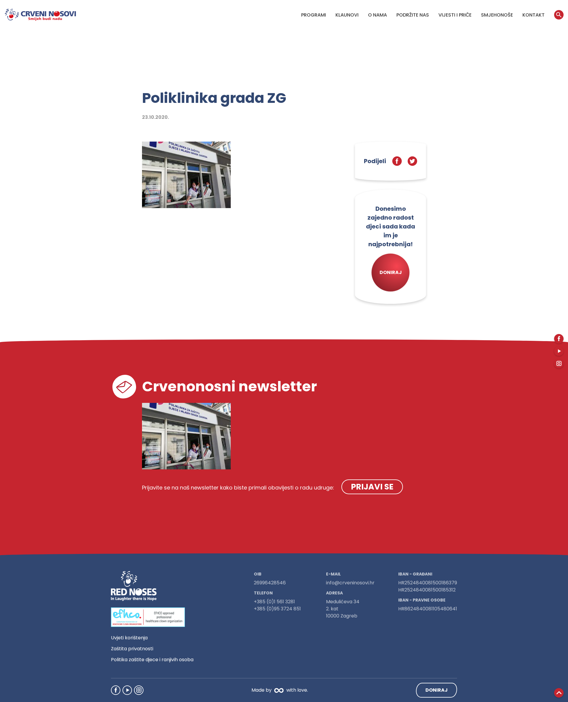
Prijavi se (372, 486)
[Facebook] (115, 690)
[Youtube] (127, 690)
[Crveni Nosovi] (40, 15)
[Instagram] (138, 690)
